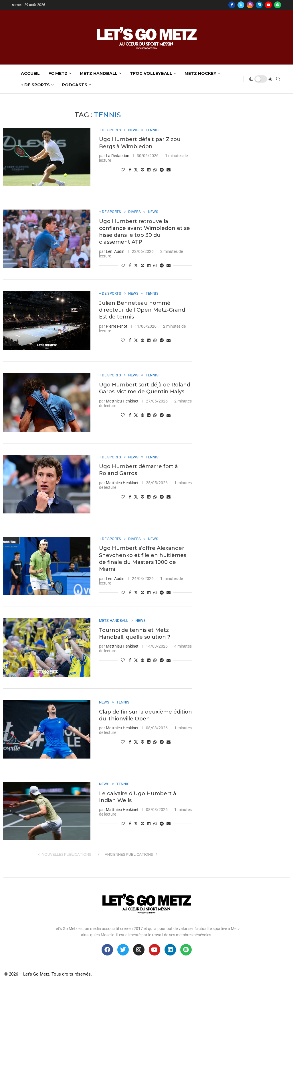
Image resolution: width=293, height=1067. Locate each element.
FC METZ (58, 73)
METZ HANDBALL (99, 73)
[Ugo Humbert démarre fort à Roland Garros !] (46, 484)
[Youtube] (268, 4)
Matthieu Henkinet (122, 401)
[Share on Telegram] (162, 169)
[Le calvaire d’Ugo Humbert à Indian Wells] (46, 811)
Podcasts (74, 84)
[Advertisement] (146, 1024)
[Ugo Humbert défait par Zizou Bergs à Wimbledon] (46, 157)
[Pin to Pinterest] (142, 169)
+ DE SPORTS (35, 84)
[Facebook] (231, 4)
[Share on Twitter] (136, 169)
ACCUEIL (30, 73)
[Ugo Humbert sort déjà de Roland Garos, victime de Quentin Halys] (46, 402)
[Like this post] (123, 169)
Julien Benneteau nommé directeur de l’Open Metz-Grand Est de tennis (142, 310)
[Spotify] (277, 4)
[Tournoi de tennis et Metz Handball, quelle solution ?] (46, 647)
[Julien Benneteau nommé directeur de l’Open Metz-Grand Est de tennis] (46, 320)
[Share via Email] (169, 169)
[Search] (278, 79)
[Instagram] (250, 4)
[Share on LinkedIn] (149, 169)
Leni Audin (115, 251)
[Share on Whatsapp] (155, 169)
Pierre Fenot (116, 326)
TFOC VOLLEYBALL (151, 73)
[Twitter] (240, 4)
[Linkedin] (259, 4)
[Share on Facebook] (130, 169)
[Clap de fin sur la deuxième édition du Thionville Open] (46, 729)
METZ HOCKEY (200, 73)
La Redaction (117, 155)
